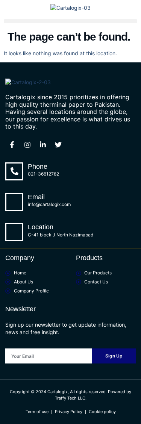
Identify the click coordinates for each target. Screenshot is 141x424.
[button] (70, 21)
